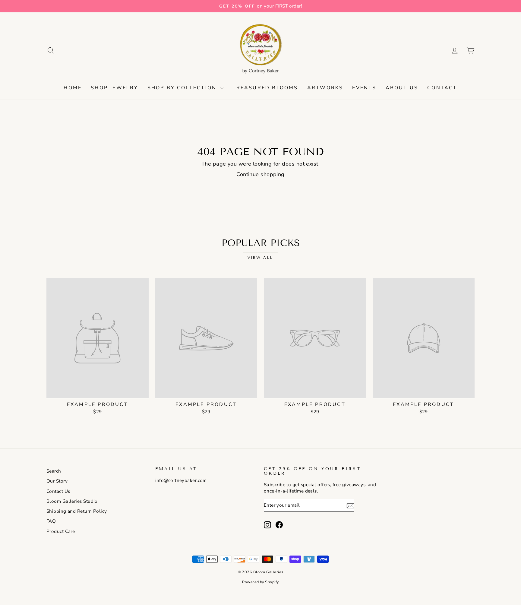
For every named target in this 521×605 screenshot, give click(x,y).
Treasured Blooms (265, 87)
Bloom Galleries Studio (72, 501)
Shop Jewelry (114, 87)
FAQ (51, 521)
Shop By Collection (183, 87)
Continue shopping (260, 174)
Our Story (57, 481)
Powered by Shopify (260, 581)
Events (364, 87)
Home (73, 87)
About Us (402, 87)
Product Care (60, 531)
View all (260, 257)
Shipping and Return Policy (76, 511)
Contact (442, 87)
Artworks (325, 87)
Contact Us (58, 491)
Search (53, 471)
